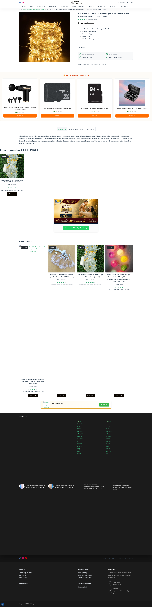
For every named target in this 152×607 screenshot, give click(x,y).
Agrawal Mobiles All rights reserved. (30, 604)
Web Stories (124, 6)
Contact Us (64, 6)
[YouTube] (25, 2)
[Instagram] (23, 2)
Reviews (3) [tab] (90, 129)
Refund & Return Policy (85, 575)
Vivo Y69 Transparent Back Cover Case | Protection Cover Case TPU (64, 486)
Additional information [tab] (76, 129)
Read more (12, 194)
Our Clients (22, 575)
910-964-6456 (117, 585)
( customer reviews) (92, 19)
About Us (91, 6)
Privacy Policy (82, 573)
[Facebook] (20, 2)
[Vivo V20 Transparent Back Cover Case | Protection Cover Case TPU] (22, 486)
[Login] (128, 2)
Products (40, 6)
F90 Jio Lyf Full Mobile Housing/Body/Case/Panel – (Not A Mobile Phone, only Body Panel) (94, 486)
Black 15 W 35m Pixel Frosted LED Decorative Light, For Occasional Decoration (32, 381)
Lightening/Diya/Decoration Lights (97, 64)
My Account (52, 6)
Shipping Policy (83, 587)
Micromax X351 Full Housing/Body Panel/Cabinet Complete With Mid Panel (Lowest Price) (122, 486)
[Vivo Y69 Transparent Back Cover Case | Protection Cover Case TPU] (51, 486)
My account (129, 558)
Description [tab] (62, 129)
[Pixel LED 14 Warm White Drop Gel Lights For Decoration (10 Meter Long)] (61, 258)
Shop (31, 6)
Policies (112, 6)
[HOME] (20, 10)
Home (24, 6)
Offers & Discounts (78, 6)
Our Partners (23, 577)
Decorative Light (97, 67)
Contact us (101, 6)
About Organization (25, 573)
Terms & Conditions (84, 577)
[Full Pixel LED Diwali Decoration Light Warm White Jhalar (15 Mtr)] (12, 166)
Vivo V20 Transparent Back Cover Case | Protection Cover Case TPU (35, 486)
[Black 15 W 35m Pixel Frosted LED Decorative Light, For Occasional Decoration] (33, 311)
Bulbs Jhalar (86, 67)
